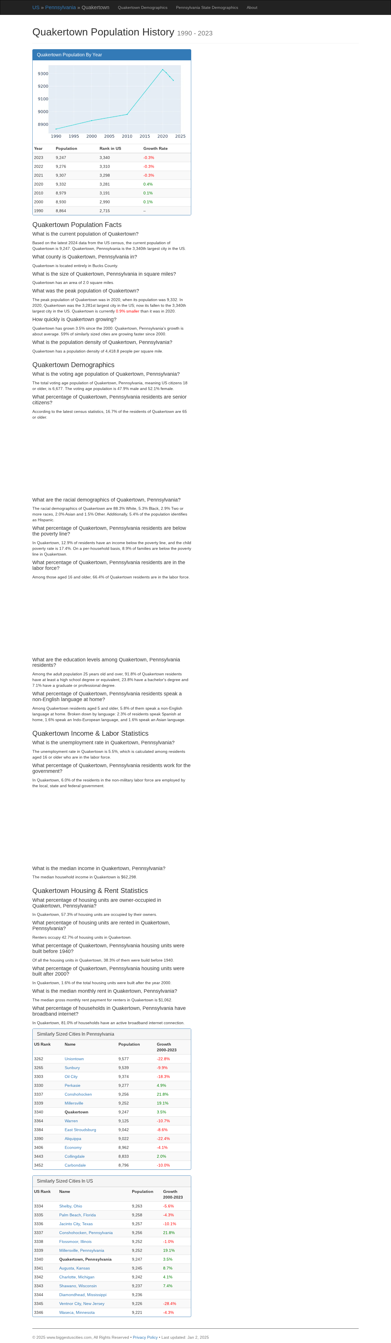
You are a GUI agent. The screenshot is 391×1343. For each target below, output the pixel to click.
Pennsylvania (60, 7)
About (252, 7)
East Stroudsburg (80, 1129)
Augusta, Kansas (74, 1268)
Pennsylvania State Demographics (207, 7)
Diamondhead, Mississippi (82, 1294)
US (36, 7)
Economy (73, 1147)
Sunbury (72, 1067)
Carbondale (75, 1165)
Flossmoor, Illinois (75, 1241)
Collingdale (75, 1156)
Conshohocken (78, 1094)
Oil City (71, 1076)
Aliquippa (73, 1138)
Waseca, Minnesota (77, 1312)
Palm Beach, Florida (77, 1215)
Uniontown (74, 1059)
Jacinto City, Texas (76, 1223)
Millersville (74, 1103)
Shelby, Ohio (70, 1206)
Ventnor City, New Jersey (81, 1303)
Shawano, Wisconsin (78, 1286)
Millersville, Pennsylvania (81, 1250)
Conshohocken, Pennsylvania (86, 1232)
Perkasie (72, 1085)
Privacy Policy (145, 1337)
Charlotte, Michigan (76, 1277)
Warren (71, 1121)
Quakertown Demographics (142, 7)
